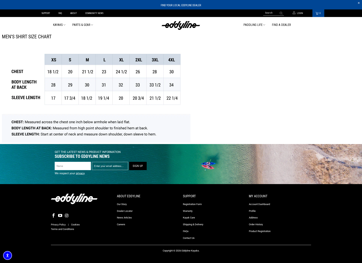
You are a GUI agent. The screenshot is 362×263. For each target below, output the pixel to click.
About (73, 13)
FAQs (186, 231)
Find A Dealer (281, 25)
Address (253, 217)
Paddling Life (252, 25)
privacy (80, 173)
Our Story (122, 204)
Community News (94, 13)
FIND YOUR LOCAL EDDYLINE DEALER (181, 5)
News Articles (124, 217)
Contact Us (189, 238)
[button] (7, 255)
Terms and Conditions (62, 229)
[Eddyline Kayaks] (181, 25)
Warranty (188, 211)
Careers (121, 224)
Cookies (75, 224)
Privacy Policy (58, 224)
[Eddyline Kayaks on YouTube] (60, 215)
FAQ (60, 13)
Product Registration (260, 231)
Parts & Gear (81, 25)
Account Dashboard (259, 204)
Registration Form (192, 204)
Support (45, 13)
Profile (252, 211)
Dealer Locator (125, 211)
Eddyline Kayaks (190, 250)
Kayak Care (189, 217)
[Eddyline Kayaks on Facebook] (54, 215)
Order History (256, 224)
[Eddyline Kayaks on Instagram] (67, 215)
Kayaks (58, 25)
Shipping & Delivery (193, 224)
